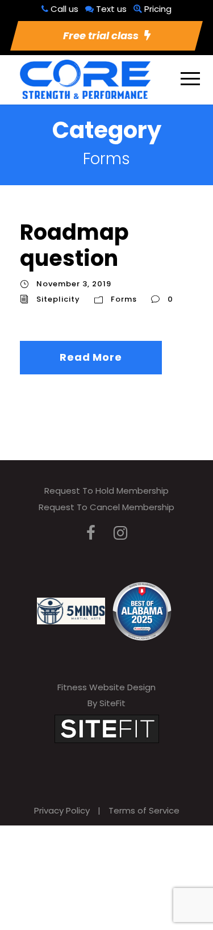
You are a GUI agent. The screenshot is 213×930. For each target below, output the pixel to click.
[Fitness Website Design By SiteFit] (107, 728)
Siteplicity (58, 299)
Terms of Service (143, 810)
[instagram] (120, 533)
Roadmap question (74, 245)
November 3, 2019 (73, 283)
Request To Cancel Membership (106, 507)
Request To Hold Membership (106, 491)
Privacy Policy (62, 810)
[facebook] (90, 533)
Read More (91, 357)
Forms (124, 299)
